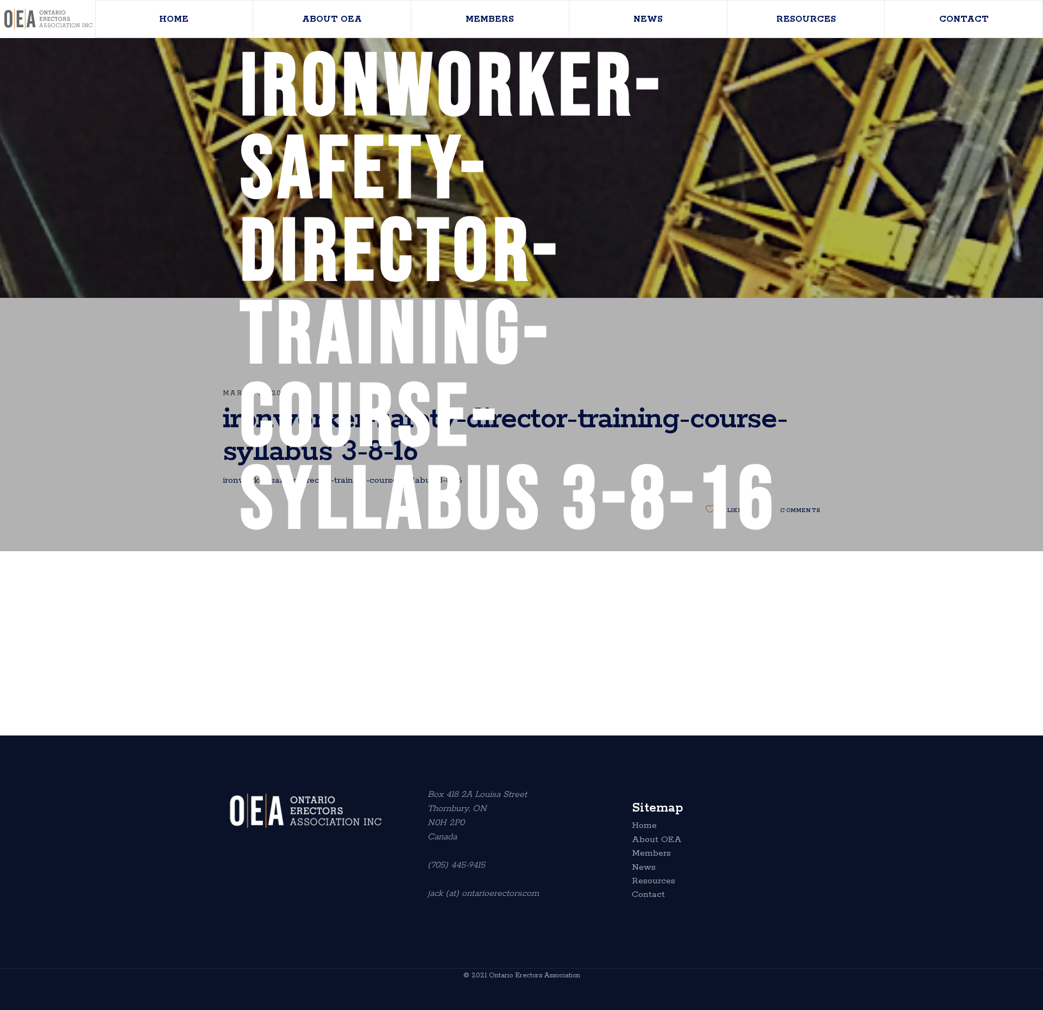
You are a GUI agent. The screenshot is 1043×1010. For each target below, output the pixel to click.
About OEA (657, 839)
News (644, 867)
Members (651, 853)
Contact (648, 894)
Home (644, 825)
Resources (653, 881)
